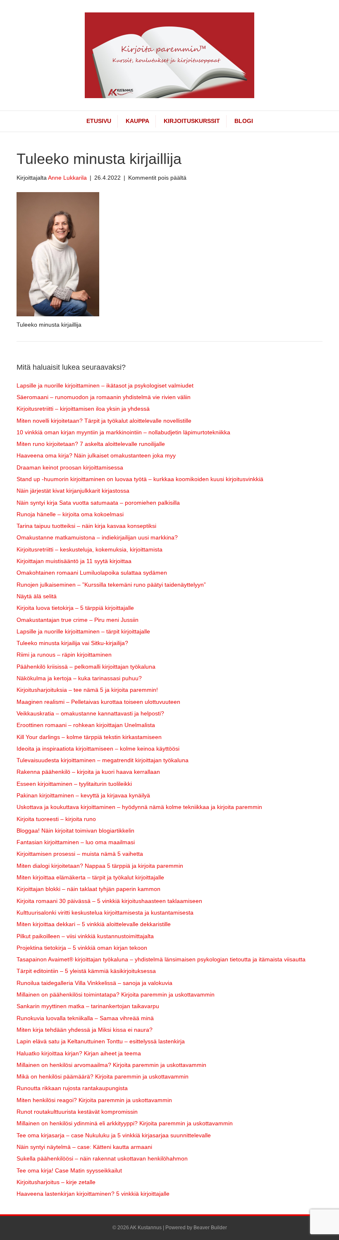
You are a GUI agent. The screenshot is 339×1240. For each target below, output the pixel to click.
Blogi (243, 121)
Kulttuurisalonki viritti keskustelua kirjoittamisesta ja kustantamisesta (105, 912)
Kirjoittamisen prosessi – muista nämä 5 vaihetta (80, 853)
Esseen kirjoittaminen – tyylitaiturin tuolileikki (74, 783)
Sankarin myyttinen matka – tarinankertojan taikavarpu (88, 1006)
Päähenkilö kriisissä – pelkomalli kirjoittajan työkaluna (86, 666)
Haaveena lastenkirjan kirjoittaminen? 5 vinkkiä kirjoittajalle (93, 1193)
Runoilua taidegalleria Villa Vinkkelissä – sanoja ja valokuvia (94, 983)
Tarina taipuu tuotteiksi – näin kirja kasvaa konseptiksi (86, 525)
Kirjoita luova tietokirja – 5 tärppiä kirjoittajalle (75, 607)
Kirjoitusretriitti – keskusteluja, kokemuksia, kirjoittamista (89, 549)
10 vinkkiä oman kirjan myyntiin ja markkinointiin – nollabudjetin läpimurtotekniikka (123, 432)
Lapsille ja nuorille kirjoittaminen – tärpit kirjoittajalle (83, 631)
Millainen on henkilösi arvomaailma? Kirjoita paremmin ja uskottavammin (111, 1065)
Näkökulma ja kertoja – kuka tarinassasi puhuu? (79, 678)
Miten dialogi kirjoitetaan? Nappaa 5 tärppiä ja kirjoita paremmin (100, 865)
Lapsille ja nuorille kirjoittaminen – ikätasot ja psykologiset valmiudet (105, 385)
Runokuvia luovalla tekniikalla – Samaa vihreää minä (85, 1018)
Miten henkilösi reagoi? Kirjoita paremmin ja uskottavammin (94, 1100)
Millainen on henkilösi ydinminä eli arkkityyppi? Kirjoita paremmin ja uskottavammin (125, 1123)
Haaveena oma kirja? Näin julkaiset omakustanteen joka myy (96, 455)
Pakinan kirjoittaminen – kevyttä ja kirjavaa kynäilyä (83, 795)
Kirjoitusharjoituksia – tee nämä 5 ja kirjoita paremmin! (87, 689)
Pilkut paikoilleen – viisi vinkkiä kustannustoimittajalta (85, 936)
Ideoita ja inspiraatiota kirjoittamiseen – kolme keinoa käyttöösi (98, 748)
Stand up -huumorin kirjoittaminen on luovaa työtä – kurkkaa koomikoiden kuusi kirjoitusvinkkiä (140, 479)
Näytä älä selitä (37, 596)
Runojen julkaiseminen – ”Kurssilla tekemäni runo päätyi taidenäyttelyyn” (111, 584)
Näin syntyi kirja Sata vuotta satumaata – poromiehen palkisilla (98, 502)
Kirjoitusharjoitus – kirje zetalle (56, 1182)
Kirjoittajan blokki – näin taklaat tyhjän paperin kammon (88, 889)
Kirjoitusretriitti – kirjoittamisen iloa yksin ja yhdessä (83, 408)
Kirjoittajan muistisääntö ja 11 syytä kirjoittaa (74, 561)
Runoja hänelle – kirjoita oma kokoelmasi (70, 514)
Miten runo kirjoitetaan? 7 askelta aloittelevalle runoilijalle (91, 444)
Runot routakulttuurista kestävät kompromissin (77, 1111)
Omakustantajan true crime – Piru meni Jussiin (77, 619)
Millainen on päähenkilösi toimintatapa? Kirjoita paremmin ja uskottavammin (116, 994)
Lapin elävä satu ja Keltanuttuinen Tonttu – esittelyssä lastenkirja (101, 1041)
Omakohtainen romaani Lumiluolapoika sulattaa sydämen (92, 572)
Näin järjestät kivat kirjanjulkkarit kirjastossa (73, 490)
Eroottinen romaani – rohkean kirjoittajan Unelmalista (86, 725)
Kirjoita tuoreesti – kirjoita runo (56, 819)
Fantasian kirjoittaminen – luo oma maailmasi (76, 842)
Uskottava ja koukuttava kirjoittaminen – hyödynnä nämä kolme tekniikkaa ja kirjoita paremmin (139, 807)
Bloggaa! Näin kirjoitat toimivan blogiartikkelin (75, 830)
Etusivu (98, 121)
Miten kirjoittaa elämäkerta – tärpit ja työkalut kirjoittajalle (90, 877)
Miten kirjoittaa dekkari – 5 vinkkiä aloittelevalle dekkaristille (94, 924)
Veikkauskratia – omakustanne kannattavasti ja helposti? (90, 713)
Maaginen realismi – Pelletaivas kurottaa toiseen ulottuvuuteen (98, 701)
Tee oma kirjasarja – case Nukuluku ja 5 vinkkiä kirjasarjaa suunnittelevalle (114, 1135)
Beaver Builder (210, 1227)
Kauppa (137, 121)
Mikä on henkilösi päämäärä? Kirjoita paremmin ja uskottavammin (103, 1076)
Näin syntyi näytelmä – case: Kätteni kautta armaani (84, 1147)
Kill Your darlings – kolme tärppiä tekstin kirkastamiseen (89, 737)
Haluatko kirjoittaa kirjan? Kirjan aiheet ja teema (79, 1053)
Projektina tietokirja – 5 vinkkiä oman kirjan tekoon (82, 947)
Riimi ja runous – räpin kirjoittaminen (64, 654)
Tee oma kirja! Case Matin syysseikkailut (69, 1170)
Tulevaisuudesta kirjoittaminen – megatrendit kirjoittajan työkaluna (103, 760)
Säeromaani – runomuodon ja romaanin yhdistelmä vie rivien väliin (104, 397)
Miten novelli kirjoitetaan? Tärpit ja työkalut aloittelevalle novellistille (104, 420)
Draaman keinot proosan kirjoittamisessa (70, 467)
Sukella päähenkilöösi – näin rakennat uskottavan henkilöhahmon (102, 1158)
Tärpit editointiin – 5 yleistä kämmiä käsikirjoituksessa (86, 971)
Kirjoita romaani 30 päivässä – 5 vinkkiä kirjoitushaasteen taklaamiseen (109, 901)
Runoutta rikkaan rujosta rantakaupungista (72, 1088)
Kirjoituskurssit (192, 121)
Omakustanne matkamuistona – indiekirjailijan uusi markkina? (97, 537)
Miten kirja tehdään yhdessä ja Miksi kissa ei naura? (85, 1029)
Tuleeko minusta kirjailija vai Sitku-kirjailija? (72, 643)
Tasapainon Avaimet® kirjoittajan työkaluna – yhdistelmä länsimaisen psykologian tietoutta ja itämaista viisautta (161, 959)
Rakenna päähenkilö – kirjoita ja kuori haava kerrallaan (88, 771)
